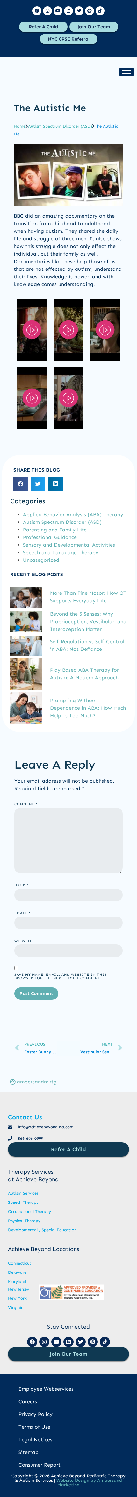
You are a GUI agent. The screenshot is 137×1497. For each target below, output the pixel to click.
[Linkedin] (68, 10)
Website (23, 941)
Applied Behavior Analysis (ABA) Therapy (73, 514)
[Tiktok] (100, 10)
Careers (27, 1402)
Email (22, 913)
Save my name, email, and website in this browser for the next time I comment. (60, 976)
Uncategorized (41, 560)
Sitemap (28, 1452)
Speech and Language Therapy (60, 552)
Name (21, 885)
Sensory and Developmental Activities (69, 545)
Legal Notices (35, 1440)
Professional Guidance (50, 537)
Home (19, 126)
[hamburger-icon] (126, 72)
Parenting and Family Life (55, 530)
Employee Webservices (46, 1389)
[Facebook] (36, 10)
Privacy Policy (35, 1414)
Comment (26, 804)
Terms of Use (34, 1427)
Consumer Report (39, 1465)
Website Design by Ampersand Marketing (89, 1482)
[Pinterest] (89, 10)
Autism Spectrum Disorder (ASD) (60, 126)
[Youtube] (58, 10)
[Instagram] (47, 10)
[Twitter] (79, 10)
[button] (20, 484)
